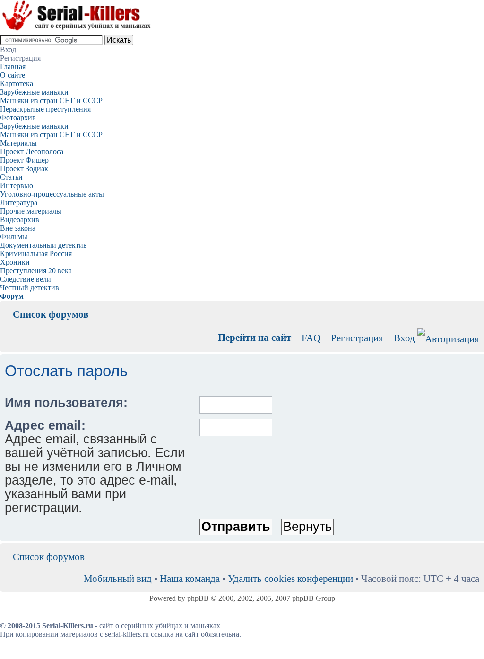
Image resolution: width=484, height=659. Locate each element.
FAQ (311, 337)
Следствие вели (25, 279)
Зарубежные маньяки (34, 92)
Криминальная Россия (36, 254)
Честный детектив (29, 288)
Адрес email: (45, 425)
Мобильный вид (458, 307)
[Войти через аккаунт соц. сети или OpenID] (448, 337)
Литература (18, 203)
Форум (12, 296)
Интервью (16, 186)
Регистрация (357, 337)
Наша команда (190, 578)
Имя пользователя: (66, 403)
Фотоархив (18, 117)
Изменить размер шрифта (472, 307)
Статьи (11, 177)
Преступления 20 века (36, 271)
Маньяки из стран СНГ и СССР (51, 100)
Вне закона (17, 228)
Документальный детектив (43, 245)
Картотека (16, 83)
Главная (13, 66)
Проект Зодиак (24, 169)
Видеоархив (19, 220)
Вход (404, 337)
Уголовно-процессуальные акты (52, 194)
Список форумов (50, 314)
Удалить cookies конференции (290, 578)
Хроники (15, 262)
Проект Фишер (24, 160)
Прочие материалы (30, 211)
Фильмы (13, 237)
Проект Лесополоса (31, 151)
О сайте (12, 75)
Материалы (18, 143)
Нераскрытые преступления (45, 109)
